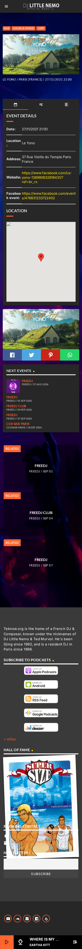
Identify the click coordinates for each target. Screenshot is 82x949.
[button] (41, 258)
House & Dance (23, 28)
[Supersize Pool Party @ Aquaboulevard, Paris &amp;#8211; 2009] (41, 807)
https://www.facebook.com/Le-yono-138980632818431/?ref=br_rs (47, 177)
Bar (6, 28)
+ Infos (10, 739)
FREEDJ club (16, 406)
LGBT (41, 28)
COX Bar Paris (18, 424)
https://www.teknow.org (31, 834)
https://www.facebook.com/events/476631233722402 (49, 195)
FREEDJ (27, 381)
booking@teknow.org (29, 841)
